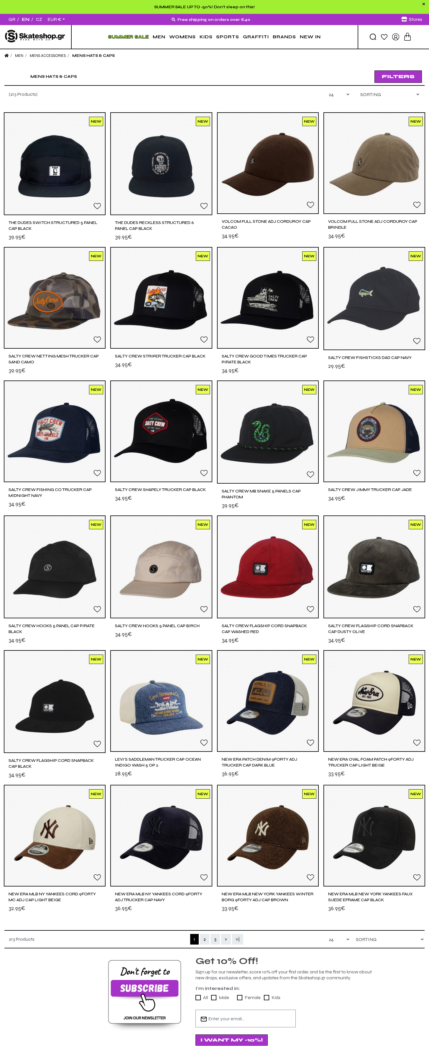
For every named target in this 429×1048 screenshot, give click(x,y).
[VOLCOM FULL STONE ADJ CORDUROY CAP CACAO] (268, 163)
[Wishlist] (384, 36)
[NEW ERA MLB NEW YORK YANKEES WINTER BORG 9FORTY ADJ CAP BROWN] (268, 835)
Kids (276, 997)
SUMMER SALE (128, 36)
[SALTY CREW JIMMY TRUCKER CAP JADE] (374, 431)
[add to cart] (407, 36)
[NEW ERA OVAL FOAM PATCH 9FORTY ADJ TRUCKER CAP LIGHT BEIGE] (374, 701)
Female (253, 997)
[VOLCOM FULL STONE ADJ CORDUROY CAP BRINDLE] (374, 163)
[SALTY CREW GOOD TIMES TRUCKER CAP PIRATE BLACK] (268, 298)
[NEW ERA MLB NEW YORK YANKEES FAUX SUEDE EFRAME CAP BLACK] (374, 835)
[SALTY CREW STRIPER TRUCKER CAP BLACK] (161, 298)
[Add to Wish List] (97, 205)
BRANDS (284, 36)
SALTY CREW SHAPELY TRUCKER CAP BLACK (160, 489)
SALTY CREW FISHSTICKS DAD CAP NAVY (370, 357)
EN (25, 19)
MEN (159, 36)
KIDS (206, 36)
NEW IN (310, 36)
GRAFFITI (256, 36)
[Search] (373, 37)
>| (238, 939)
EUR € (54, 19)
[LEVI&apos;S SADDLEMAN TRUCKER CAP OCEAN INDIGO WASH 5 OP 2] (161, 701)
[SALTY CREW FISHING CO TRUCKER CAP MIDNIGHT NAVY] (54, 431)
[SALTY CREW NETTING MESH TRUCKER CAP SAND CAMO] (54, 298)
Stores (415, 19)
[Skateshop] (35, 36)
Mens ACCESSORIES (48, 55)
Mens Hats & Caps (93, 55)
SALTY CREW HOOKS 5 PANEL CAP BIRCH (157, 625)
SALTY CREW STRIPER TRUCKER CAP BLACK (160, 356)
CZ (39, 19)
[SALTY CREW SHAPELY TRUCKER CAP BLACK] (161, 431)
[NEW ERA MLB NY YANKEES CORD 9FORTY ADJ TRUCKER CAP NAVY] (161, 835)
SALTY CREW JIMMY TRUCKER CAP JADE (370, 489)
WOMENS (182, 36)
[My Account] (395, 36)
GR (12, 19)
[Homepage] (6, 56)
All (205, 997)
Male (224, 997)
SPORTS (227, 36)
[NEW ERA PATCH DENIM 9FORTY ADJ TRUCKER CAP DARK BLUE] (268, 701)
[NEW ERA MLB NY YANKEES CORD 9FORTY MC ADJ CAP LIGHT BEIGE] (54, 835)
